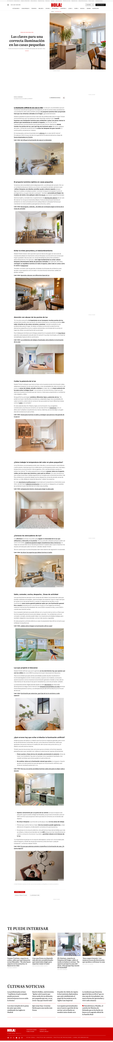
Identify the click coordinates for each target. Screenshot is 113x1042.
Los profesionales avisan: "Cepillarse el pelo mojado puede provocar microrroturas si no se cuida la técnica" (17, 996)
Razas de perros (59, 0)
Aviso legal (30, 1037)
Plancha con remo (66, 0)
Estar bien (55, 8)
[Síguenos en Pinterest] (22, 1037)
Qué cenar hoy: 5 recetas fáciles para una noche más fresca (42, 1008)
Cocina (47, 8)
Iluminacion (35, 895)
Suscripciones (32, 1029)
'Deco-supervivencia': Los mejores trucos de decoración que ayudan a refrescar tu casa (93, 960)
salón (21, 403)
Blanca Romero (34, 0)
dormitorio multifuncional (27, 482)
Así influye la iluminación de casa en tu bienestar (36, 140)
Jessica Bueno (17, 0)
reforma (42, 133)
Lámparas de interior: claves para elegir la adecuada (37, 489)
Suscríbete (100, 4)
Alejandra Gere (74, 0)
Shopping (63, 8)
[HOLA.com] (56, 5)
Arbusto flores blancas (83, 0)
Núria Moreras (18, 96)
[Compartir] (63, 98)
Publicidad (30, 1031)
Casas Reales (25, 8)
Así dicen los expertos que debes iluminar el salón (36, 552)
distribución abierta (51, 198)
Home (52, 11)
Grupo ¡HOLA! (44, 1031)
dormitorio (48, 684)
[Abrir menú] (8, 4)
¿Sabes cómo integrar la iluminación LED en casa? (36, 626)
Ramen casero (91, 0)
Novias (82, 8)
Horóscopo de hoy (98, 0)
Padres (89, 8)
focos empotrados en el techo (23, 137)
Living (70, 8)
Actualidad (16, 8)
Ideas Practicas (21, 895)
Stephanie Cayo (41, 0)
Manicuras (47, 0)
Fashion (33, 8)
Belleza (41, 8)
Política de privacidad (62, 1037)
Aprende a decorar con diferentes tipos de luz (35, 275)
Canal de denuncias (80, 1037)
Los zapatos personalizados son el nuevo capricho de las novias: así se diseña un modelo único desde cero (67, 1009)
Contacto (43, 1029)
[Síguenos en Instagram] (8, 1037)
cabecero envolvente (32, 484)
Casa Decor (61, 333)
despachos (24, 265)
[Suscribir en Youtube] (19, 1037)
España (88, 4)
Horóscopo (95, 8)
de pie (43, 195)
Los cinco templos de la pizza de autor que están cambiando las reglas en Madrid (18, 1009)
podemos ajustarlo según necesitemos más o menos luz (43, 542)
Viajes (76, 8)
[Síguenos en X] (14, 1037)
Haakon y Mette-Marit (25, 0)
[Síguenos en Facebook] (11, 1037)
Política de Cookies (44, 1037)
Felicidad (52, 0)
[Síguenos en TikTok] (16, 1037)
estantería (53, 408)
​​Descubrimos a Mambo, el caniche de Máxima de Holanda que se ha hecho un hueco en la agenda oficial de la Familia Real (92, 1010)
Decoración (58, 11)
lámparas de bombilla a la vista (50, 686)
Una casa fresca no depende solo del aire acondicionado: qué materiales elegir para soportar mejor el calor (42, 961)
